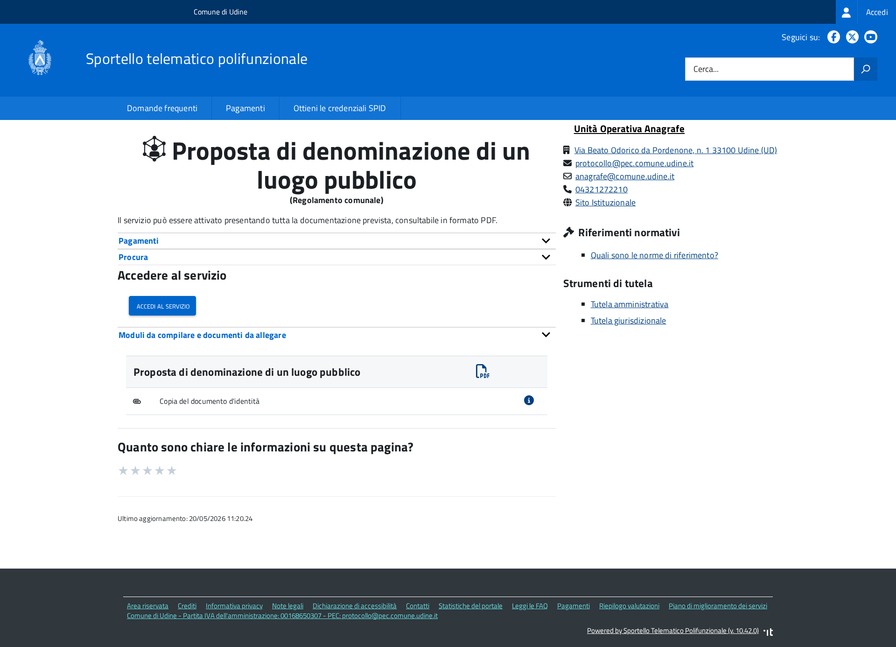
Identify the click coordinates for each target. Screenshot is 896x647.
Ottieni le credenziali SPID (340, 108)
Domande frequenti (162, 108)
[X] (850, 37)
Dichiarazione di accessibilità (355, 605)
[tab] (337, 240)
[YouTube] (869, 37)
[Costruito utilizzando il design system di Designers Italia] (768, 633)
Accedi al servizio (162, 305)
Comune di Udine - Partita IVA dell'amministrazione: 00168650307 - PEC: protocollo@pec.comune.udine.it (282, 615)
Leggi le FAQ (530, 605)
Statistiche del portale (471, 605)
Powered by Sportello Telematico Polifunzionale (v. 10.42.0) (673, 630)
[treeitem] (866, 12)
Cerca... (706, 69)
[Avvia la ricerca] (865, 69)
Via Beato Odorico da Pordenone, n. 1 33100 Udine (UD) (675, 150)
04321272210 (601, 189)
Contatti (417, 605)
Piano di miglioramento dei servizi (718, 605)
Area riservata (147, 605)
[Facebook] (832, 37)
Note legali (287, 605)
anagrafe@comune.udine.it (624, 176)
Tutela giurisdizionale (628, 320)
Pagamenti (245, 108)
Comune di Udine (220, 11)
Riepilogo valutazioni (629, 605)
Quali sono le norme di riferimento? (654, 255)
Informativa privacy (234, 605)
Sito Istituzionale (605, 202)
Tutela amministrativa (630, 304)
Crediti (187, 605)
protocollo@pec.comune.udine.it (634, 163)
